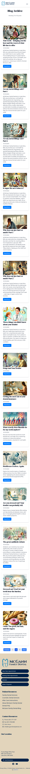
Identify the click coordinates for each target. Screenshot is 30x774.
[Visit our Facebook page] (13, 764)
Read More (7, 66)
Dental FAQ (6, 706)
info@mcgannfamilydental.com (13, 727)
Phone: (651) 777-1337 (10, 719)
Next (24, 649)
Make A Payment (7, 684)
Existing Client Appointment (10, 675)
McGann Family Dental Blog (11, 708)
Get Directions (9, 760)
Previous (7, 649)
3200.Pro (16, 769)
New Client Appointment (9, 671)
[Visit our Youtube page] (17, 764)
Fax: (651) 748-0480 (9, 722)
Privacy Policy (3, 768)
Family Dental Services (9, 695)
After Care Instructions (10, 700)
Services (4, 680)
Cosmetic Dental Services (10, 698)
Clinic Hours (7, 724)
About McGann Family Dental (12, 703)
